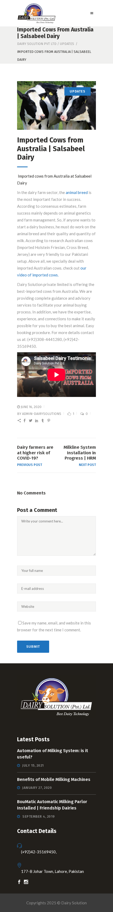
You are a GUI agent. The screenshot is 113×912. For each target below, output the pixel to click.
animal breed (77, 192)
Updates (67, 44)
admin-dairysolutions (41, 414)
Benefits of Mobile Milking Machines (53, 779)
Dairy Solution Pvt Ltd (36, 44)
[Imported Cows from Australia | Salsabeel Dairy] (56, 105)
